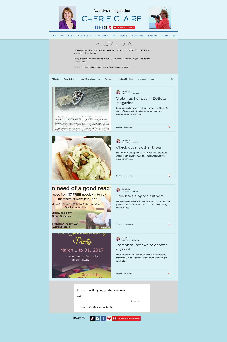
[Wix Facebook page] (96, 27)
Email (80, 296)
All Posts (55, 79)
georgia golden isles (125, 79)
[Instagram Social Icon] (101, 27)
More (153, 79)
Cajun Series (69, 79)
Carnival (108, 79)
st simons (142, 79)
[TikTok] (105, 27)
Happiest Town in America (89, 79)
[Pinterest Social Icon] (110, 27)
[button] (172, 79)
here (127, 67)
